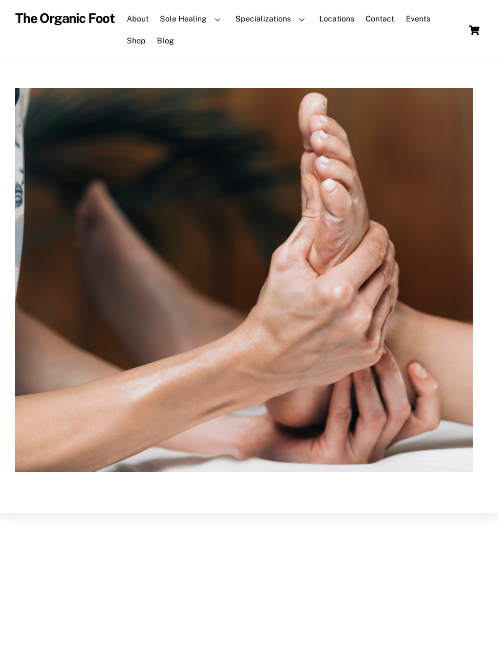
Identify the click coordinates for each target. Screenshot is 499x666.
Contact (379, 18)
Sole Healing (183, 18)
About (138, 18)
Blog (165, 40)
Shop (136, 40)
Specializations (263, 18)
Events (418, 18)
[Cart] (474, 30)
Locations (336, 18)
